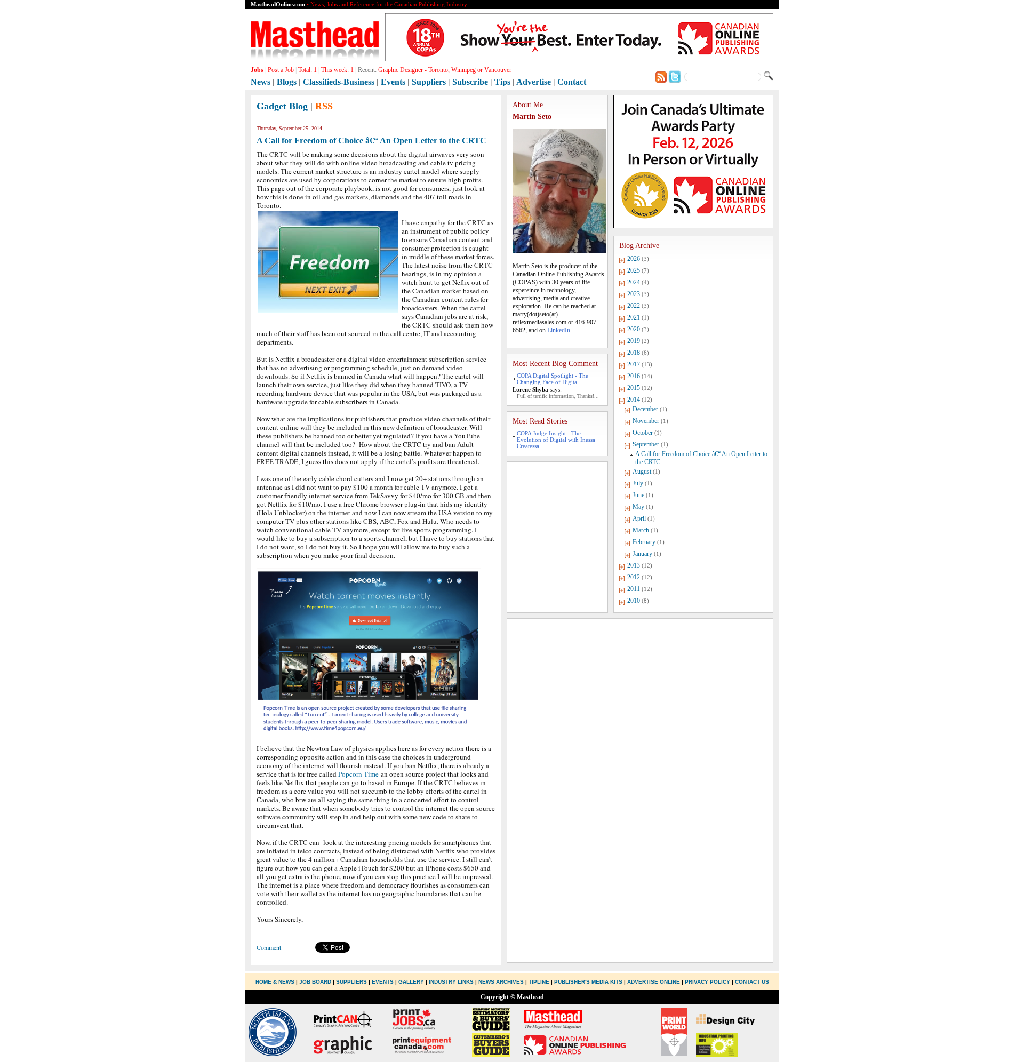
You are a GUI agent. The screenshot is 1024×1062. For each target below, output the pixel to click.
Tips (502, 81)
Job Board (315, 982)
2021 (633, 317)
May (638, 506)
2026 (633, 258)
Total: (307, 70)
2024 (633, 282)
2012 (633, 577)
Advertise (533, 81)
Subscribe (470, 81)
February (644, 542)
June (638, 495)
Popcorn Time (358, 774)
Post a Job (281, 70)
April (639, 518)
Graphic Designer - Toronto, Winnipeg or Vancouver (444, 70)
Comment (269, 947)
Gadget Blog (282, 106)
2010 (633, 600)
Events (393, 81)
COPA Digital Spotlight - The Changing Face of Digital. (552, 378)
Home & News (275, 982)
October (643, 432)
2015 (633, 388)
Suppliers (429, 81)
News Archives (501, 982)
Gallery (411, 982)
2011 (633, 589)
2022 (633, 305)
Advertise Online (653, 982)
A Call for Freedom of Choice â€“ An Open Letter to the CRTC (371, 140)
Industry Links (451, 982)
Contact (571, 81)
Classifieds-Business (338, 81)
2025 (633, 270)
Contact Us (752, 982)
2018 (633, 352)
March (641, 530)
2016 (633, 376)
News (260, 81)
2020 (633, 329)
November (646, 421)
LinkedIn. (559, 330)
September (646, 444)
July (638, 483)
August (642, 471)
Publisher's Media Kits (588, 982)
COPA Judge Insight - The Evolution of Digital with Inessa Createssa (556, 439)
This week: (337, 70)
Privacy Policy (707, 982)
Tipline (539, 982)
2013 (633, 565)
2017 (633, 364)
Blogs (287, 81)
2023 (633, 294)
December (645, 409)
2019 (633, 341)
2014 (633, 399)
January (642, 553)
